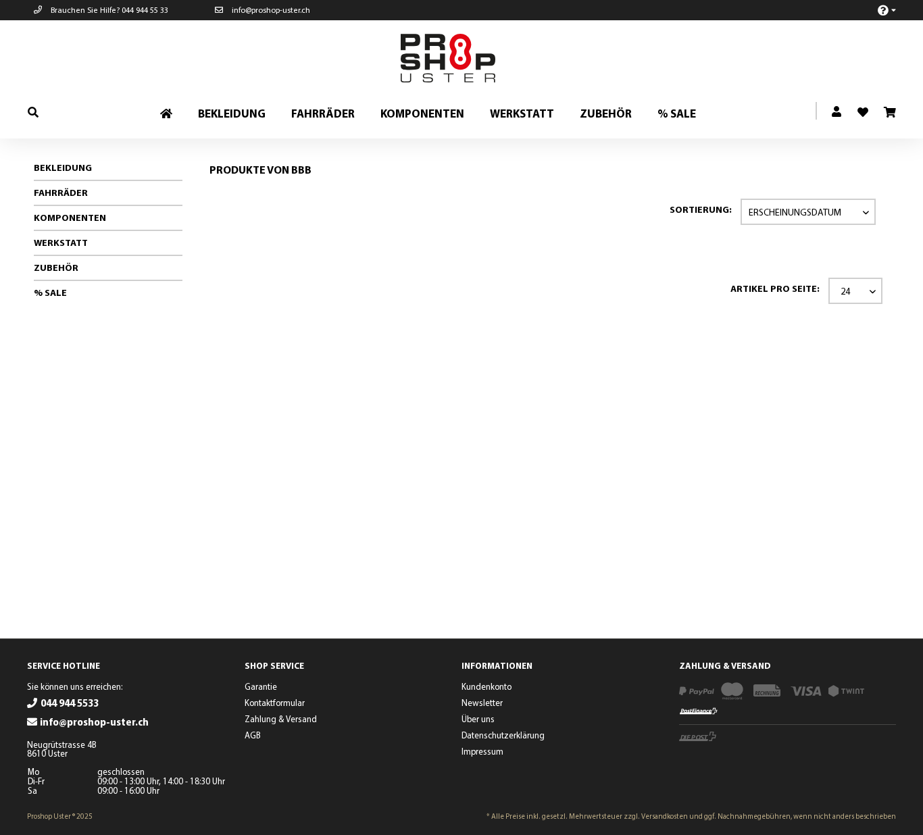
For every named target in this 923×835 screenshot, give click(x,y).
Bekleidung (63, 167)
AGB (253, 735)
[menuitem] (879, 9)
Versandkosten (664, 816)
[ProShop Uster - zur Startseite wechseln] (465, 58)
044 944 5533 (70, 703)
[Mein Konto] (837, 112)
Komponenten (70, 217)
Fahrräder (61, 192)
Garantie (261, 686)
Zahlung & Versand (281, 718)
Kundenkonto (487, 686)
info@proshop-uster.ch (270, 10)
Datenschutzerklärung (503, 735)
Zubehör (56, 267)
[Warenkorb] (889, 112)
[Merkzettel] (857, 108)
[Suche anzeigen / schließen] (33, 111)
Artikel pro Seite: (775, 288)
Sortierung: (701, 209)
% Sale (50, 292)
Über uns (478, 718)
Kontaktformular (275, 702)
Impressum (482, 751)
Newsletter (482, 702)
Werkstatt (61, 242)
